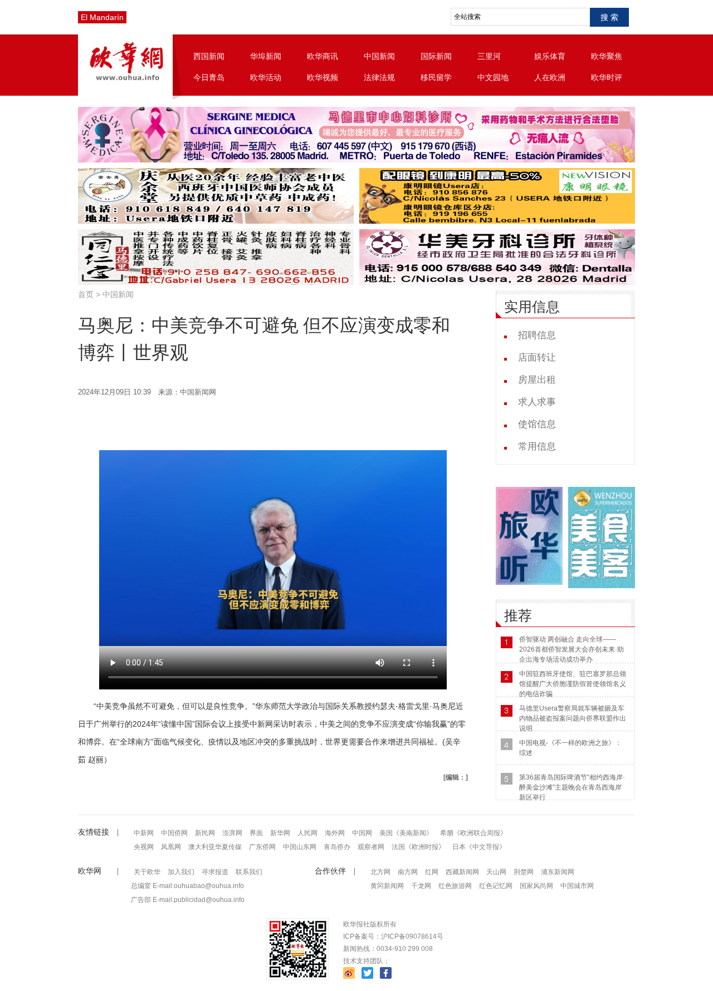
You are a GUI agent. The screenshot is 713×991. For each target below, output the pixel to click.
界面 (256, 833)
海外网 (335, 833)
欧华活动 (265, 77)
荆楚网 (524, 872)
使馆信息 (537, 424)
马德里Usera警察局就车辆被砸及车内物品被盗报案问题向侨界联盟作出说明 (572, 718)
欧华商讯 (322, 56)
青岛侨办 (337, 847)
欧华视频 (322, 77)
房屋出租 (537, 379)
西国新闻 (208, 56)
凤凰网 (171, 847)
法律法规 (379, 77)
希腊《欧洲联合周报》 (473, 833)
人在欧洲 (549, 77)
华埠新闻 (265, 56)
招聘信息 (537, 335)
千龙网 (421, 886)
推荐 (518, 615)
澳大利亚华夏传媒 (215, 847)
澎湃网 (232, 833)
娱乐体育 (549, 56)
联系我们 (249, 872)
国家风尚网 (536, 886)
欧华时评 (606, 77)
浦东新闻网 (557, 872)
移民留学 (436, 77)
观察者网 (371, 847)
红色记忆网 (495, 886)
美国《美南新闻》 (406, 833)
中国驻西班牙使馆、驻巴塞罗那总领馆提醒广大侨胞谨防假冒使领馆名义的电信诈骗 (572, 684)
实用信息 (532, 306)
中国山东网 (299, 847)
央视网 (144, 847)
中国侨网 (174, 833)
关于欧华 (147, 872)
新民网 (205, 833)
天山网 (496, 872)
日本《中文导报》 (479, 847)
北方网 (380, 872)
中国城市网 (577, 886)
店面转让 (537, 357)
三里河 (489, 56)
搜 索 (609, 17)
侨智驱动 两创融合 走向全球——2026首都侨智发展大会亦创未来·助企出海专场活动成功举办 (571, 649)
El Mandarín (102, 17)
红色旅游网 (455, 886)
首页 (86, 294)
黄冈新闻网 (387, 886)
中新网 (144, 833)
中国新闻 (379, 56)
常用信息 (537, 446)
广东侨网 (262, 847)
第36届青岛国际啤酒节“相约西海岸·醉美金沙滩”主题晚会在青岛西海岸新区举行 (572, 787)
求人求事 (537, 402)
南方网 (408, 872)
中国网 (362, 833)
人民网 (307, 833)
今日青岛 (208, 77)
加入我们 (181, 872)
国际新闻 (436, 56)
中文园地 (493, 77)
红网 (431, 872)
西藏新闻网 (462, 872)
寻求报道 (215, 872)
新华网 (280, 833)
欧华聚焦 (606, 56)
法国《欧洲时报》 (418, 847)
